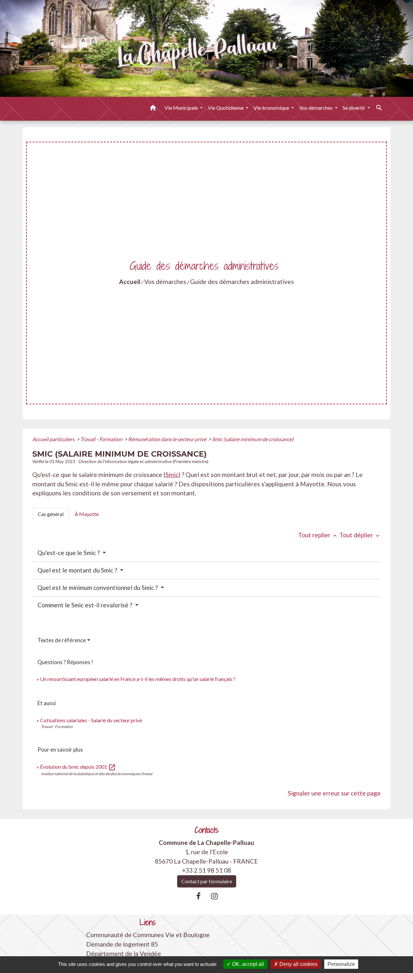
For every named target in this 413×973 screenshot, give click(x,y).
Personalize (341, 964)
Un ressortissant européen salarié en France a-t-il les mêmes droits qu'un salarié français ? (138, 679)
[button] (153, 108)
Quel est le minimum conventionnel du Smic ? (98, 587)
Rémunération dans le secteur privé (167, 439)
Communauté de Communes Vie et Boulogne (148, 934)
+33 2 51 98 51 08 (206, 870)
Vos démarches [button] (316, 108)
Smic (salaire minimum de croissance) (253, 439)
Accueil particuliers (54, 439)
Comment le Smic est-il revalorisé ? (85, 605)
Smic (172, 474)
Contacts (207, 830)
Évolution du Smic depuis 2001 (78, 767)
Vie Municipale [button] (182, 108)
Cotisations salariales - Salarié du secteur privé (91, 720)
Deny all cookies (297, 964)
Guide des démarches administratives (242, 281)
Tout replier (318, 535)
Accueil (129, 281)
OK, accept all (247, 964)
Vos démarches (165, 281)
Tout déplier (360, 535)
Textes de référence (61, 640)
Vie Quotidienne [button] (226, 108)
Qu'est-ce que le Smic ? (69, 552)
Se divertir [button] (354, 108)
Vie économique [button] (272, 108)
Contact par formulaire (206, 881)
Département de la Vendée (123, 953)
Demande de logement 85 (122, 944)
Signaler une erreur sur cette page (334, 793)
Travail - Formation (101, 439)
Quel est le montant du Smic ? (77, 570)
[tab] (50, 514)
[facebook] (198, 896)
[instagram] (214, 896)
